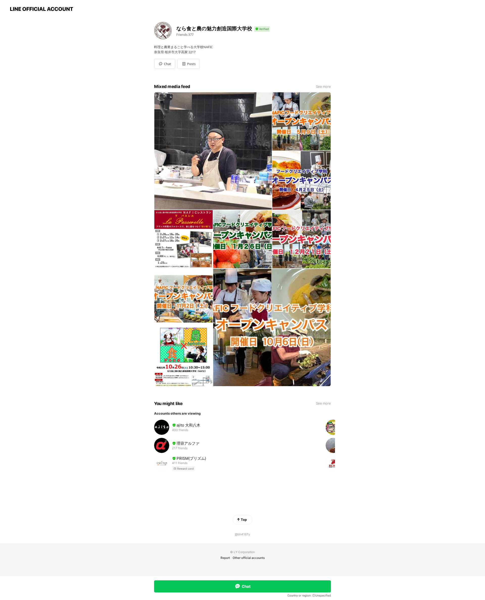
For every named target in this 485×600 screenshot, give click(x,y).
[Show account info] (262, 29)
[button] (188, 64)
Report (225, 558)
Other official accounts (249, 558)
